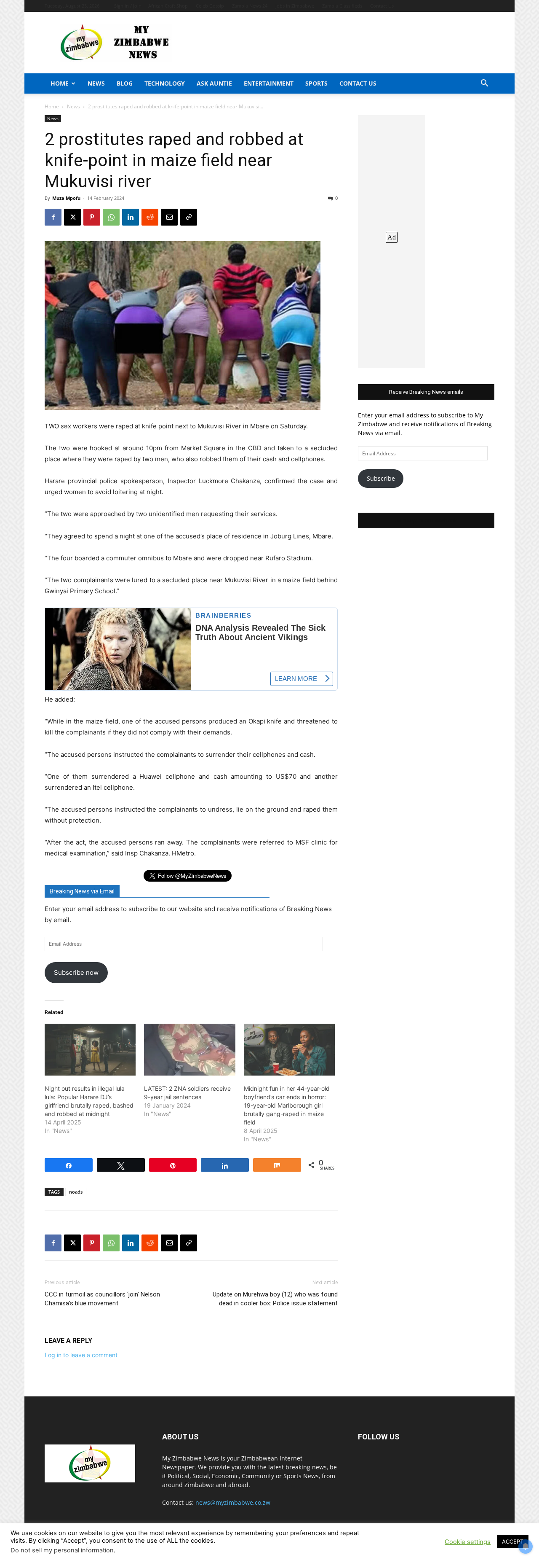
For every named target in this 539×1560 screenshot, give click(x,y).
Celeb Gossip (210, 6)
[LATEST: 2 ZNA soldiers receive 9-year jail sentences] (189, 1050)
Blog (125, 83)
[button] (484, 84)
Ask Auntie (214, 83)
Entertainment (269, 83)
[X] (72, 217)
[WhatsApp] (111, 217)
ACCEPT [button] (512, 1541)
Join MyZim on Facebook (426, 520)
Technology (164, 83)
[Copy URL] (188, 217)
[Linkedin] (130, 217)
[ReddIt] (149, 217)
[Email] (169, 217)
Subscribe (381, 478)
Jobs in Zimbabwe (294, 6)
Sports (316, 83)
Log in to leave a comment (81, 1354)
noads (76, 1192)
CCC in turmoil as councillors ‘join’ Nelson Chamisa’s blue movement (102, 1299)
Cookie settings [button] (468, 1542)
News (96, 83)
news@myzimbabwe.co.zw (232, 1502)
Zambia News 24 (249, 6)
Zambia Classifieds (342, 6)
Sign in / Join (127, 6)
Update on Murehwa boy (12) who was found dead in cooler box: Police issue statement (275, 1299)
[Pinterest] (91, 217)
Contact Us (382, 6)
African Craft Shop (168, 6)
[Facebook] (53, 217)
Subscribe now (76, 972)
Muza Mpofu (66, 198)
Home (60, 83)
